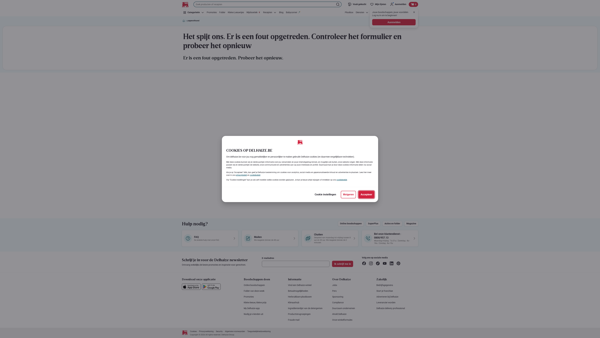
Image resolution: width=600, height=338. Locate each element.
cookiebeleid (255, 175)
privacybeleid (241, 175)
